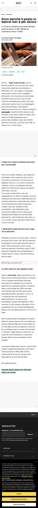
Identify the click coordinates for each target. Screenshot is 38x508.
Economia (9, 14)
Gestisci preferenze (19, 504)
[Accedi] (35, 3)
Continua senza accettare (19, 499)
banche (4, 71)
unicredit (12, 71)
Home (3, 14)
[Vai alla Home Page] (19, 3)
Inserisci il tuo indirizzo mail (12, 430)
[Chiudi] (36, 462)
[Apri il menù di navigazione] (3, 3)
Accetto (19, 494)
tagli (23, 71)
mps (18, 71)
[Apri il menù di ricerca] (31, 3)
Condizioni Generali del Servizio (18, 440)
